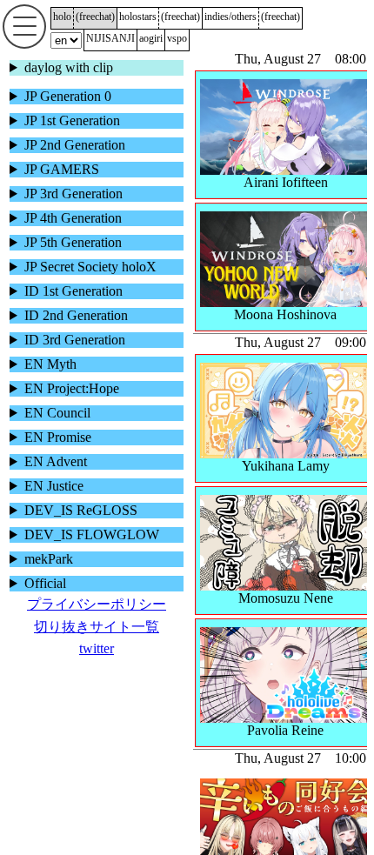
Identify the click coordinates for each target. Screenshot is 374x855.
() (95, 16)
